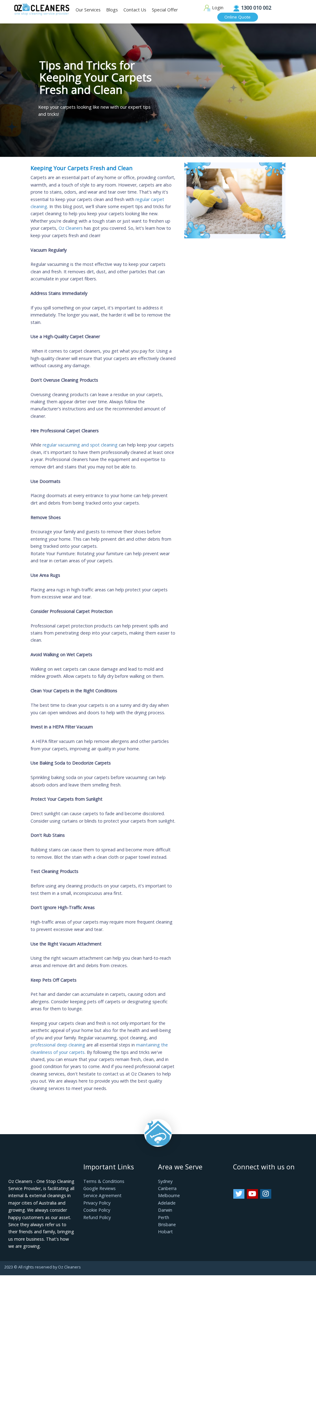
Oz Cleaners (71, 228)
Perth (163, 1217)
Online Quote (237, 17)
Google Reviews (99, 1188)
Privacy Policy (96, 1203)
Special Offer (165, 10)
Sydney (165, 1181)
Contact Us (134, 10)
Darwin (165, 1210)
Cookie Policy (96, 1210)
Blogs (112, 10)
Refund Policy (97, 1217)
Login (217, 7)
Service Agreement (102, 1195)
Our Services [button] (88, 10)
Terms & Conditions (103, 1181)
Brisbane (167, 1224)
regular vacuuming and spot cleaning (80, 445)
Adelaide (167, 1203)
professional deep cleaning (58, 1045)
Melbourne (169, 1195)
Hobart (165, 1232)
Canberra (167, 1188)
